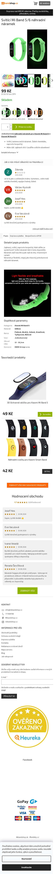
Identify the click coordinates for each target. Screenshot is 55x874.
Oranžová (40, 332)
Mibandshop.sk (22, 837)
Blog (3, 653)
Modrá (25, 332)
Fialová (18, 332)
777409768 (9, 614)
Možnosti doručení (35, 119)
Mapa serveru (6, 649)
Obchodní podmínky (9, 632)
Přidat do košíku (25, 127)
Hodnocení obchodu (27, 496)
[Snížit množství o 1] (10, 128)
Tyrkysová (19, 334)
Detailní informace (8, 152)
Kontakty (5, 643)
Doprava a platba (8, 639)
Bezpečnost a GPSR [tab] (33, 236)
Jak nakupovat (7, 656)
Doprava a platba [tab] (16, 236)
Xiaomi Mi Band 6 (8, 136)
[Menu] (44, 3)
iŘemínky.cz (34, 837)
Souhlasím (26, 867)
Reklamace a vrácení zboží (12, 646)
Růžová (28, 334)
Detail (47, 471)
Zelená (32, 332)
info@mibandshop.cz (13, 610)
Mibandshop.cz (11, 618)
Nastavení (27, 858)
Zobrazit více (27, 590)
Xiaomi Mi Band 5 (22, 325)
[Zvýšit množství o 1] (10, 125)
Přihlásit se (9, 696)
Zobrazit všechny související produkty (27, 485)
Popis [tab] (6, 236)
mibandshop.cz (11, 621)
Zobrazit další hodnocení (42, 229)
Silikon (18, 329)
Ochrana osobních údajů (10, 636)
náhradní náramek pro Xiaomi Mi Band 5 (31, 134)
